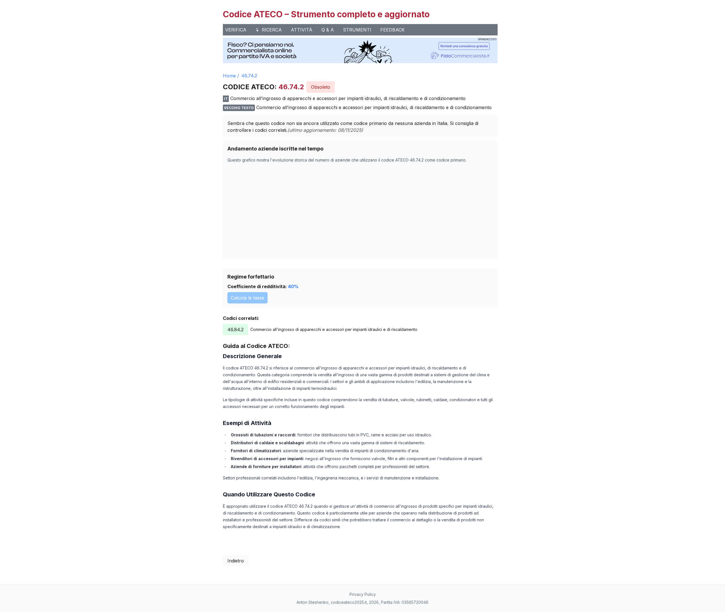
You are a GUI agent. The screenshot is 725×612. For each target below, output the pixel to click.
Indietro (235, 561)
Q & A (327, 30)
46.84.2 (235, 329)
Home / (231, 75)
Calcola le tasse (247, 298)
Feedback (392, 30)
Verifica (235, 30)
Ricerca (272, 30)
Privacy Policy (362, 594)
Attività (301, 30)
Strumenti (357, 30)
